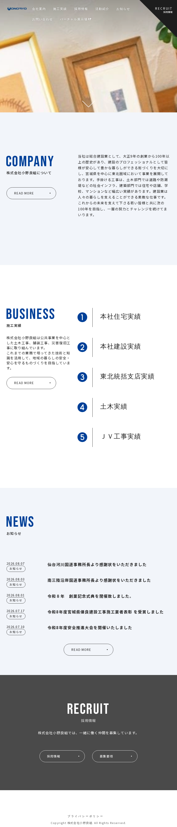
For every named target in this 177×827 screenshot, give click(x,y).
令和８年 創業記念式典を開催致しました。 (90, 596)
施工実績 (60, 9)
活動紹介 (102, 9)
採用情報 (81, 9)
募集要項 (106, 756)
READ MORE (24, 193)
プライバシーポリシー (86, 816)
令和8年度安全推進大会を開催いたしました (89, 627)
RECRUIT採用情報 (164, 10)
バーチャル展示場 (74, 19)
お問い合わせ (42, 19)
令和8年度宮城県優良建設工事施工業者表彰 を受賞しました (105, 611)
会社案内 (39, 9)
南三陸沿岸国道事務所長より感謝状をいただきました (99, 580)
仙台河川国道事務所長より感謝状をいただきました (97, 564)
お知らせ (123, 9)
